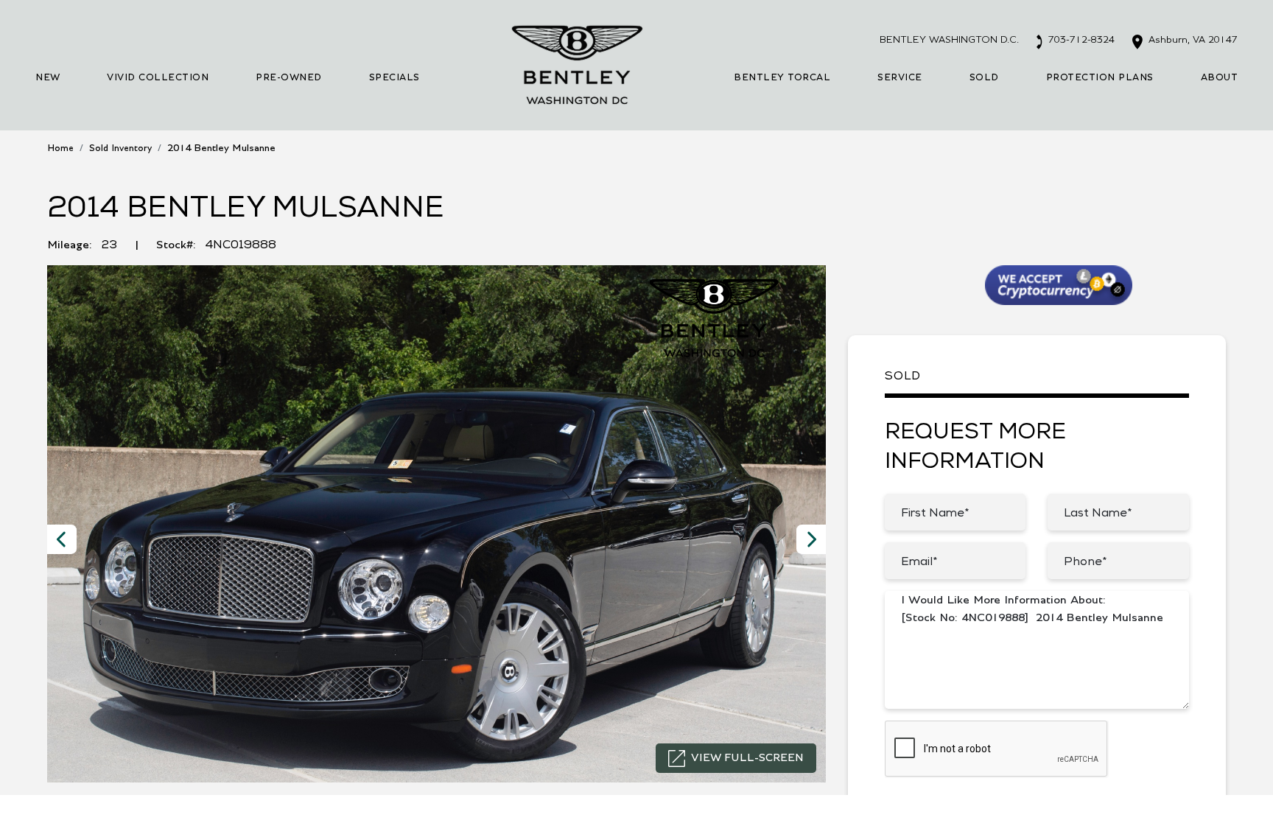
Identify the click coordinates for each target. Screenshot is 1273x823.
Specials (394, 78)
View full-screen (747, 757)
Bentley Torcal (782, 78)
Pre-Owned (289, 78)
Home (60, 148)
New (47, 78)
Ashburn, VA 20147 (1192, 40)
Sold (984, 78)
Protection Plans (1100, 78)
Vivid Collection (157, 78)
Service (899, 78)
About (1219, 78)
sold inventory (120, 148)
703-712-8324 (1080, 40)
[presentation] (62, 539)
